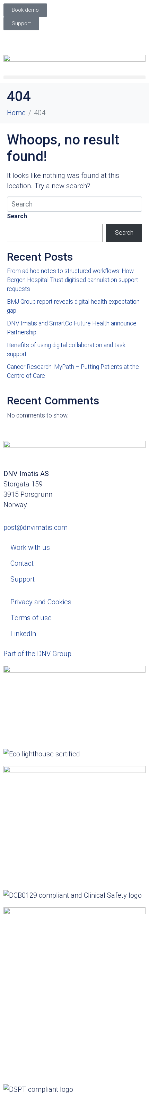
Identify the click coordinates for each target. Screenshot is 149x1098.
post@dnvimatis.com (35, 527)
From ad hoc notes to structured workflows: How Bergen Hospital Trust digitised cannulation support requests (72, 280)
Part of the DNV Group (37, 653)
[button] (74, 77)
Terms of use (31, 618)
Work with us (30, 547)
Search (17, 216)
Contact (22, 563)
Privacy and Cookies (40, 602)
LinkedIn (23, 633)
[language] (74, 39)
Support (22, 579)
